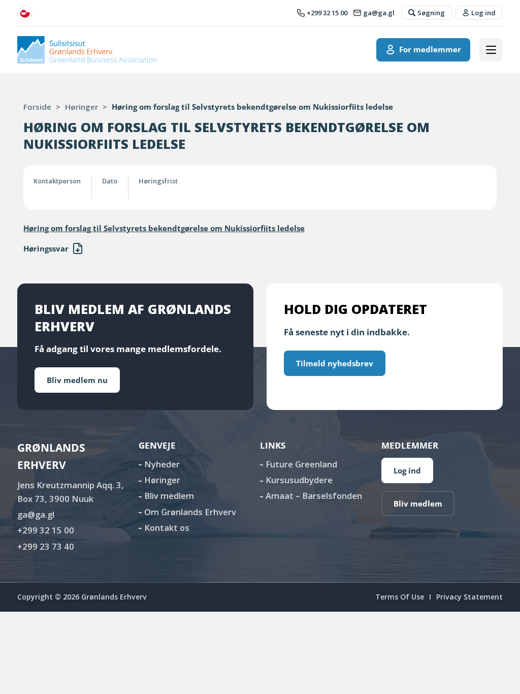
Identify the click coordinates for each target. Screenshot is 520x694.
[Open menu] (491, 49)
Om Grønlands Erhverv (190, 512)
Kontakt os (166, 527)
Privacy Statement (469, 597)
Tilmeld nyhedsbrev (334, 363)
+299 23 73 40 (45, 546)
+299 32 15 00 (45, 530)
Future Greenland (301, 464)
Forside (37, 107)
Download (78, 248)
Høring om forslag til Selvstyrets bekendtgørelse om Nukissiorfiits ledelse (164, 228)
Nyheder (162, 464)
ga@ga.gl (35, 514)
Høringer (81, 107)
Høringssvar (46, 248)
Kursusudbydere (299, 480)
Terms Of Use (399, 597)
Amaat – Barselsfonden (314, 495)
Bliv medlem (169, 495)
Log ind (407, 470)
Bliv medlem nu (77, 380)
